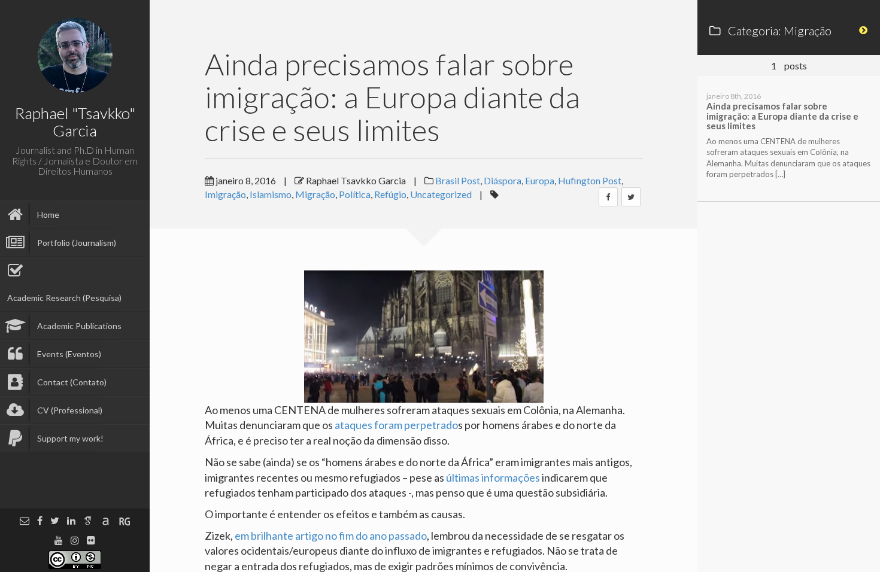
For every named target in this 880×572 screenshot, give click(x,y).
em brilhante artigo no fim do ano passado (331, 535)
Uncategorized (441, 194)
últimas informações (493, 477)
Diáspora (502, 180)
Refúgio (390, 194)
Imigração (225, 194)
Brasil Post (457, 180)
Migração (315, 194)
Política (355, 194)
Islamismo (271, 194)
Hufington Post (589, 180)
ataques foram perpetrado (396, 424)
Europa (539, 180)
